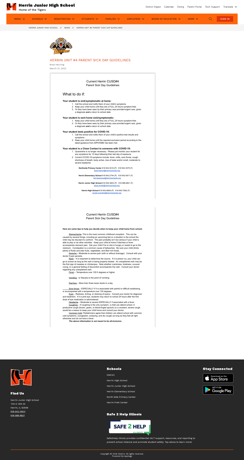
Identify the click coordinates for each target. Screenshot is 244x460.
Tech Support (212, 6)
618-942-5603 (18, 411)
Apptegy (128, 456)
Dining (180, 6)
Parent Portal (194, 6)
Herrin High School (117, 380)
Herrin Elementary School (121, 391)
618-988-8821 (18, 415)
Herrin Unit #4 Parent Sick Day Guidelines (99, 28)
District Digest (153, 6)
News (67, 28)
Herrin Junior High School (43, 28)
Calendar (169, 6)
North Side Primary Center (121, 397)
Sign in (224, 19)
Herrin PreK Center (117, 402)
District (111, 375)
